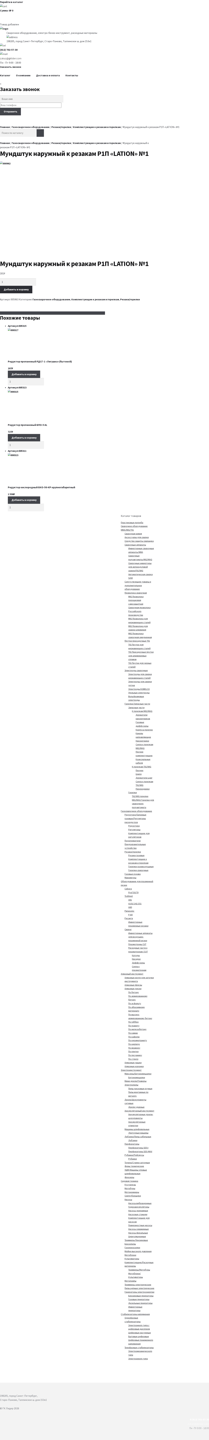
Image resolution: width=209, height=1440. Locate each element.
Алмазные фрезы (133, 984)
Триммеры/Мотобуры (139, 1269)
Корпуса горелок (144, 729)
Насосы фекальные (138, 1232)
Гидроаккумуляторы (138, 1206)
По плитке (133, 1051)
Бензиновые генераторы (140, 1295)
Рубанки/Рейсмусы (134, 1155)
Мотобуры (130, 1188)
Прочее (139, 770)
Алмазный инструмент (132, 973)
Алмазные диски (133, 988)
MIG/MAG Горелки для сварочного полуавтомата (143, 804)
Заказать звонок (10, 66)
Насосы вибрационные (140, 1203)
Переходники (143, 788)
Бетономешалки (136, 1077)
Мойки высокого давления (138, 1251)
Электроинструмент (131, 1070)
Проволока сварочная (136, 592)
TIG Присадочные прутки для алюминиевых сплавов (141, 655)
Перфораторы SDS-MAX (140, 1151)
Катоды (136, 955)
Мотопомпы (130, 1280)
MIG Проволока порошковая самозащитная (136, 600)
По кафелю (134, 1036)
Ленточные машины (138, 1132)
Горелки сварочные (138, 870)
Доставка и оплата (48, 75)
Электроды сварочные (136, 670)
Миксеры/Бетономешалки (138, 1073)
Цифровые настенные (139, 1332)
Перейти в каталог (11, 2)
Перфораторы (132, 1143)
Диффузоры (138, 962)
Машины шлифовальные (137, 1129)
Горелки (132, 792)
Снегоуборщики (133, 1195)
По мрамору (134, 1047)
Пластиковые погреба (132, 522)
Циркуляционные (137, 1236)
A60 (130, 907)
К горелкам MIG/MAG (142, 711)
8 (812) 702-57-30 (199, 1419)
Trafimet (129, 896)
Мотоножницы (132, 1192)
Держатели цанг (144, 777)
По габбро (133, 1021)
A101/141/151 (135, 903)
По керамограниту (137, 1040)
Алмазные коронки (134, 1066)
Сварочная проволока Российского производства (139, 611)
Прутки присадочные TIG (137, 640)
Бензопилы (130, 1243)
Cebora (128, 888)
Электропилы (131, 1084)
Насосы (128, 1199)
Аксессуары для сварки (137, 537)
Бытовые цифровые (138, 1336)
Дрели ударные (136, 1107)
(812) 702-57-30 (8, 49)
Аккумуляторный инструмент (139, 1110)
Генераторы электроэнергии (139, 1291)
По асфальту (134, 1003)
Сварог (128, 929)
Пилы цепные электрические (139, 1288)
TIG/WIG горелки (140, 796)
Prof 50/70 (133, 892)
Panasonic (129, 910)
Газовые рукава (133, 874)
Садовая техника (129, 1181)
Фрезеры (129, 1177)
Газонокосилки (132, 1247)
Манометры (130, 877)
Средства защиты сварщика (139, 541)
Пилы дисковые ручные (140, 1088)
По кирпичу (134, 1044)
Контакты (71, 75)
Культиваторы (132, 1258)
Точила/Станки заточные (137, 1162)
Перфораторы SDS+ (138, 1147)
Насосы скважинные (138, 1229)
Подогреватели (133, 840)
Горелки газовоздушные (141, 866)
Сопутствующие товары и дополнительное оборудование (138, 585)
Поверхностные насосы (140, 1225)
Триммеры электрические (138, 1284)
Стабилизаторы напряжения (135, 1314)
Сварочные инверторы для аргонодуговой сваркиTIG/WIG (140, 567)
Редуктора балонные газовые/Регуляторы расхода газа (135, 818)
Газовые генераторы (138, 1299)
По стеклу (133, 1058)
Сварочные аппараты (135, 544)
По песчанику (135, 1055)
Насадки (136, 958)
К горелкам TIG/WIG (141, 766)
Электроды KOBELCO (139, 689)
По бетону (133, 992)
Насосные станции (137, 1214)
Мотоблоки (130, 1255)
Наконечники (142, 740)
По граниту (133, 1025)
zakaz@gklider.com (10, 58)
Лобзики (132, 1140)
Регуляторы (134, 829)
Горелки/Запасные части (137, 703)
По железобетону (137, 1029)
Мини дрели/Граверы (135, 1081)
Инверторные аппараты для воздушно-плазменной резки (140, 937)
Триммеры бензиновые (136, 1240)
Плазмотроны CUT (137, 944)
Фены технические (134, 1166)
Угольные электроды (139, 692)
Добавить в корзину (16, 289)
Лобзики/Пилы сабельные (138, 1136)
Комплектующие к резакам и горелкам (97, 127)
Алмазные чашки (133, 1062)
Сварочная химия (133, 533)
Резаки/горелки (61, 127)
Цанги (139, 774)
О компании (23, 75)
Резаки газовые (136, 855)
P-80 (130, 914)
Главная (5, 127)
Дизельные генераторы (140, 1303)
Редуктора (134, 825)
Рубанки (132, 1158)
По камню (133, 1033)
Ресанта (129, 918)
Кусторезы (130, 1184)
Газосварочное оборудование (30, 127)
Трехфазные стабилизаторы (139, 1347)
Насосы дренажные (138, 1210)
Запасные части (136, 707)
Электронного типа (138, 1358)
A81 (130, 899)
